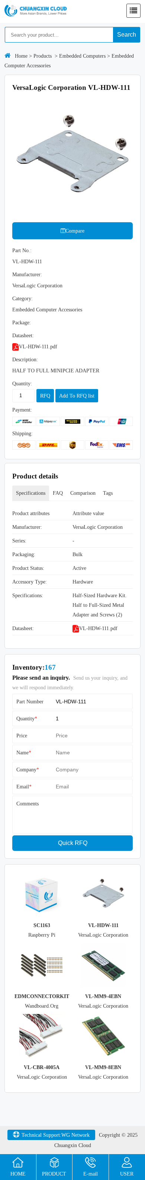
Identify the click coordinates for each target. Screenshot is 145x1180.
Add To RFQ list (76, 396)
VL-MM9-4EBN (103, 996)
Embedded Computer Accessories (47, 309)
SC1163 (41, 925)
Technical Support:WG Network (56, 1135)
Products (42, 56)
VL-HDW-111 (103, 925)
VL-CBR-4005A (41, 1067)
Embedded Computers (82, 56)
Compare (74, 231)
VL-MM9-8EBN (103, 1067)
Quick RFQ (72, 843)
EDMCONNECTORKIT (41, 996)
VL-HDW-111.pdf (38, 346)
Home (21, 56)
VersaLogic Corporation (37, 285)
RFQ (45, 396)
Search (126, 34)
